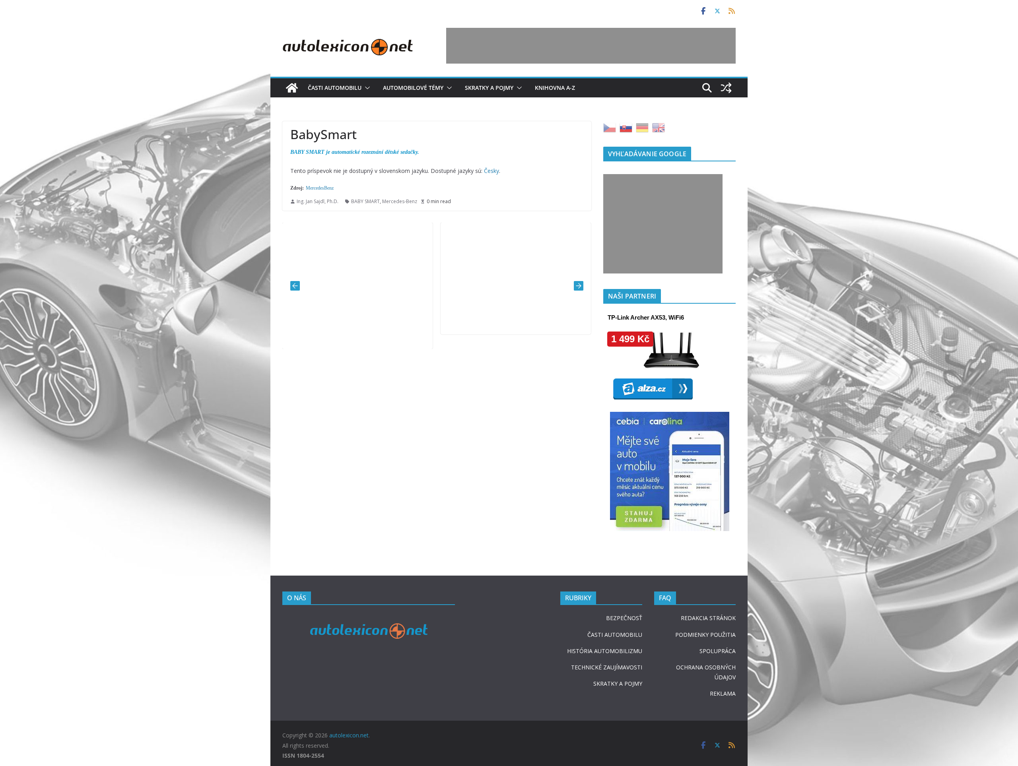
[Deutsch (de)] (642, 127)
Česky (491, 171)
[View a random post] (726, 87)
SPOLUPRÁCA (717, 651)
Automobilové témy (413, 87)
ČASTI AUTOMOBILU (614, 634)
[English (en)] (658, 127)
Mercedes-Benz (399, 201)
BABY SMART (365, 201)
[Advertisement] (591, 46)
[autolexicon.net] (291, 87)
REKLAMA (723, 693)
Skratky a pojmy (489, 87)
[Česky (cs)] (609, 127)
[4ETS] (357, 228)
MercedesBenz (320, 188)
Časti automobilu (334, 87)
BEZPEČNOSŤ (624, 618)
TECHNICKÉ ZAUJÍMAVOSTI (606, 667)
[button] (365, 87)
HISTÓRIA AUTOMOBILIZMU (604, 651)
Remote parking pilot (487, 314)
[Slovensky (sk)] (626, 127)
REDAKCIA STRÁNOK (708, 618)
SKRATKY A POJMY (617, 683)
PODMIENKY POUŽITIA (705, 634)
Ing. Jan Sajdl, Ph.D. (317, 201)
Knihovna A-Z (555, 87)
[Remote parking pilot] (516, 228)
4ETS (299, 329)
